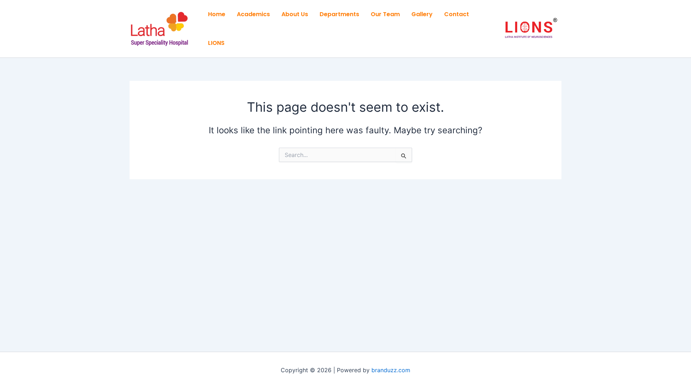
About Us (294, 14)
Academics (253, 14)
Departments (339, 14)
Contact (456, 14)
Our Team (385, 14)
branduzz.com (390, 370)
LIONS (216, 43)
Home (216, 14)
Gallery (422, 14)
